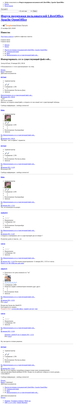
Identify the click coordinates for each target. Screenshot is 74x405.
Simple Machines (22, 402)
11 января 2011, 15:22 (8, 368)
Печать (3, 70)
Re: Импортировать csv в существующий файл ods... (18, 135)
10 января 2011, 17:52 (8, 205)
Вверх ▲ (28, 401)
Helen (3, 110)
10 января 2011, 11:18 (8, 167)
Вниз (2, 71)
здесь (5, 302)
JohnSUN (4, 269)
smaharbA (4, 213)
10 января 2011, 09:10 (8, 138)
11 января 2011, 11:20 (8, 234)
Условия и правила (17, 401)
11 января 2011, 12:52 (8, 300)
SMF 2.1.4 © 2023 (10, 402)
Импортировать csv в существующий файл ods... (17, 95)
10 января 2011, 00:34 (8, 97)
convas (3, 244)
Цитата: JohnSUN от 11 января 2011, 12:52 (19, 334)
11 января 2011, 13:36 (8, 331)
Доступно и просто (7, 36)
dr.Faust (3, 77)
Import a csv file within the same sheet (12, 263)
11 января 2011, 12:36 (8, 261)
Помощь (7, 401)
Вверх (3, 382)
